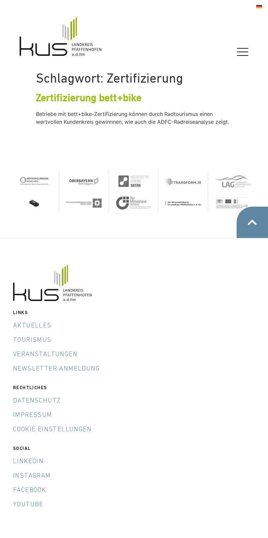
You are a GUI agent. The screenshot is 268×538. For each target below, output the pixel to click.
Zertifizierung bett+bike (89, 98)
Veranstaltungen (45, 354)
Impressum (32, 415)
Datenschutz (37, 401)
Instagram (32, 476)
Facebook (29, 490)
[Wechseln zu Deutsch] (259, 7)
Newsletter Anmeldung (56, 369)
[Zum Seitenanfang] (252, 222)
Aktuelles (32, 326)
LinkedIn (28, 461)
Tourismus (32, 340)
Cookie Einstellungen (52, 429)
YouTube (28, 504)
